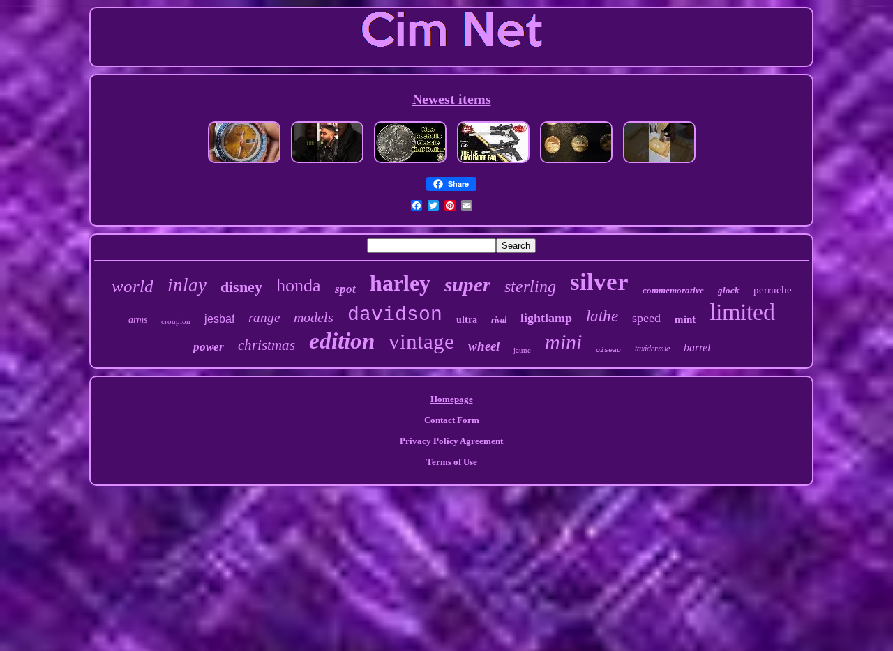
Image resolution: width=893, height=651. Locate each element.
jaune (522, 350)
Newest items (451, 99)
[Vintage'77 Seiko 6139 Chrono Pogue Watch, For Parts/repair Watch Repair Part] (244, 164)
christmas (266, 345)
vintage (421, 341)
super (467, 284)
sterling (530, 286)
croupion (175, 321)
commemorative (673, 290)
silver (599, 282)
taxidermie (652, 348)
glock (729, 290)
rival (498, 320)
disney (241, 287)
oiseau (608, 350)
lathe (602, 316)
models (313, 317)
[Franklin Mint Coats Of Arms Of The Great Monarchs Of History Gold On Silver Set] (576, 164)
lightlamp (546, 318)
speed (646, 318)
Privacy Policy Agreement (451, 441)
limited (742, 312)
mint (685, 319)
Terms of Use (451, 462)
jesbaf (219, 319)
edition (342, 340)
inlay (187, 285)
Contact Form (451, 420)
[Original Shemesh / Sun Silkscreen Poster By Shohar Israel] (659, 164)
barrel (697, 347)
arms (137, 319)
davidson (394, 315)
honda (298, 285)
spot (345, 289)
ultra (466, 319)
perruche (772, 290)
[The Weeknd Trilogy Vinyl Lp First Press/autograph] (327, 164)
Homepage (451, 399)
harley (400, 283)
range (264, 317)
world (132, 286)
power (208, 346)
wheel (484, 346)
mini (563, 341)
